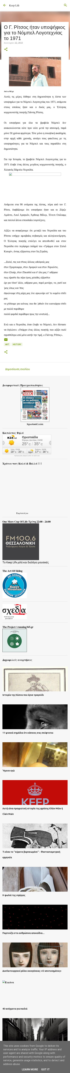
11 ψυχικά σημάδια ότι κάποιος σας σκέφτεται (27, 732)
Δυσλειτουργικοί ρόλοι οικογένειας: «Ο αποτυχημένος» (31, 971)
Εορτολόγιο (22, 513)
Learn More (30, 1069)
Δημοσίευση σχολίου (17, 369)
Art (7, 344)
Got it (45, 1069)
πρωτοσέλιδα (35, 424)
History (17, 344)
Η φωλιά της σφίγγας (13, 895)
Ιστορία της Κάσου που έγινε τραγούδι (23, 695)
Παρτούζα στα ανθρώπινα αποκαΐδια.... (23, 933)
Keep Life (14, 5)
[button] (6, 49)
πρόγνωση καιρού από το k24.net (27, 456)
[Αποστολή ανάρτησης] (6, 341)
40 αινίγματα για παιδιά (14, 1008)
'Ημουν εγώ (8, 770)
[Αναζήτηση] (65, 5)
